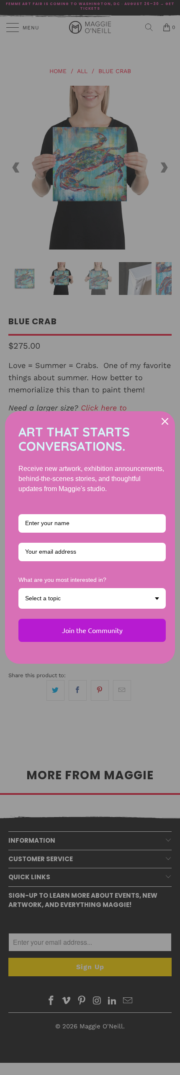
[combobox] (92, 598)
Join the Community (92, 630)
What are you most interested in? (62, 579)
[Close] (165, 421)
